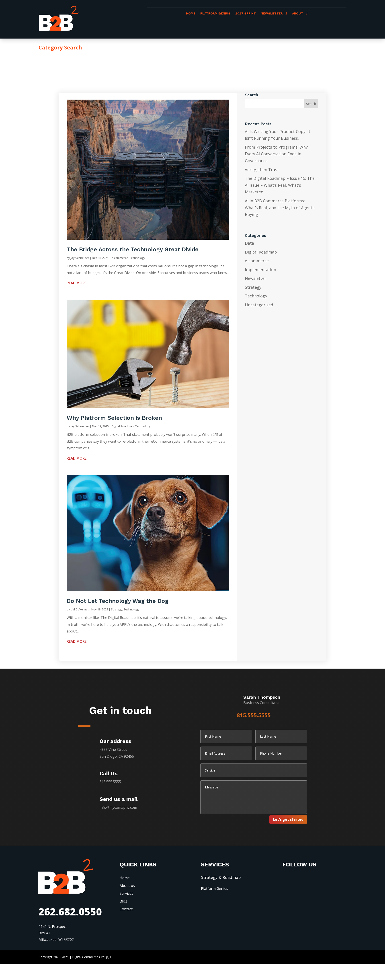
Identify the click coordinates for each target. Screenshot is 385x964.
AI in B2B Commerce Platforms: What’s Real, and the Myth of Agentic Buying (280, 207)
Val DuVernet (79, 609)
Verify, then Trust (262, 169)
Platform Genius (215, 13)
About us (127, 885)
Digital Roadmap (123, 426)
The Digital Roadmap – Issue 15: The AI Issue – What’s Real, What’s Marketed (280, 185)
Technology (137, 258)
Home (190, 13)
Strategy (116, 609)
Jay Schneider (80, 258)
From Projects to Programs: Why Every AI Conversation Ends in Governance (276, 153)
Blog (123, 901)
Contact (126, 909)
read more (76, 282)
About (297, 13)
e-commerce (119, 258)
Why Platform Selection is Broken (114, 417)
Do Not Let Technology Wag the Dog (117, 601)
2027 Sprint (245, 13)
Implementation (260, 269)
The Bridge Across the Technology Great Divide (133, 249)
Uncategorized (259, 304)
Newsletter (272, 13)
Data (249, 243)
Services (126, 893)
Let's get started (288, 819)
